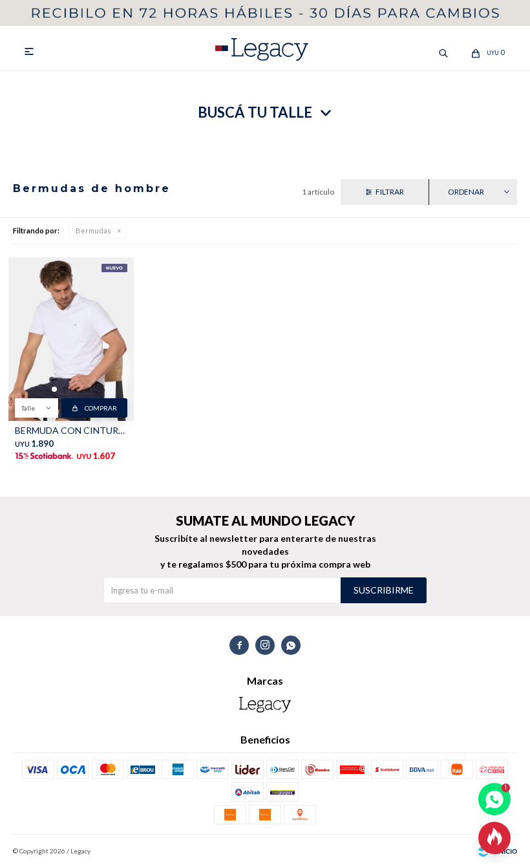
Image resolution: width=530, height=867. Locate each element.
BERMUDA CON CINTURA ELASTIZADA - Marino (71, 430)
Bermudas (93, 230)
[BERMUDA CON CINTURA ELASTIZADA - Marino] (71, 339)
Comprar (101, 408)
